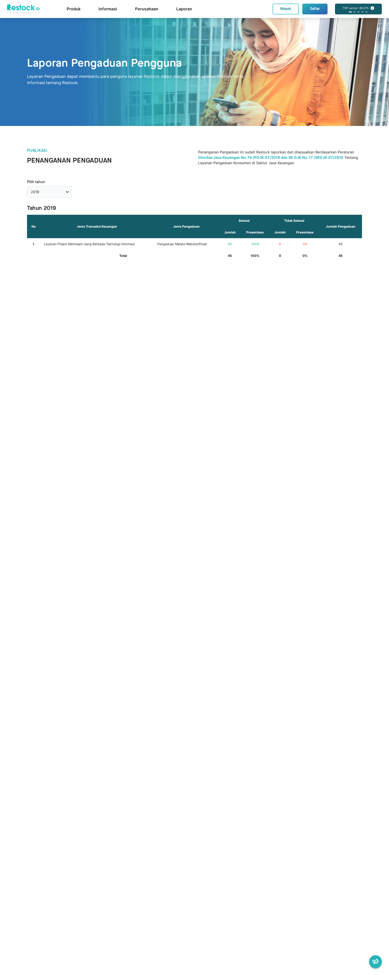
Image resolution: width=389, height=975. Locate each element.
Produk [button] (74, 9)
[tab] (350, 12)
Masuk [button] (285, 9)
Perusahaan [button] (146, 9)
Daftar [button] (315, 9)
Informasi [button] (108, 9)
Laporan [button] (184, 9)
